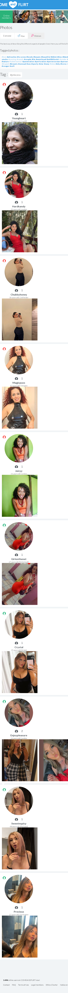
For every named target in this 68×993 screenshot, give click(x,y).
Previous (16, 16)
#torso (63, 64)
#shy (58, 64)
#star (41, 64)
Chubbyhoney (19, 294)
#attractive (11, 57)
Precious (19, 911)
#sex (29, 64)
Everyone (7, 36)
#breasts (14, 64)
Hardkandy (18, 206)
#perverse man (53, 61)
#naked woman (15, 61)
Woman (37, 36)
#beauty (36, 57)
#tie (33, 59)
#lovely (29, 57)
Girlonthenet (18, 558)
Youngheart (19, 118)
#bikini (54, 57)
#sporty (34, 64)
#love (4, 57)
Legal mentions (37, 985)
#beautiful (45, 57)
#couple (27, 59)
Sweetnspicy (18, 823)
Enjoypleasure (18, 735)
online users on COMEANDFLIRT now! (21, 980)
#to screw (21, 57)
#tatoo (52, 64)
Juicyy (18, 470)
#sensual (22, 64)
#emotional (41, 59)
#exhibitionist (53, 59)
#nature (5, 61)
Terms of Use (23, 985)
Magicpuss (18, 382)
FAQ (14, 985)
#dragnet (5, 64)
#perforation (40, 61)
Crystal (19, 647)
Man (22, 36)
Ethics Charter (52, 985)
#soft (12, 66)
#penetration (28, 61)
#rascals (20, 59)
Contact (6, 985)
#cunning (12, 59)
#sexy (46, 64)
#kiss (59, 57)
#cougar (5, 66)
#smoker (63, 59)
